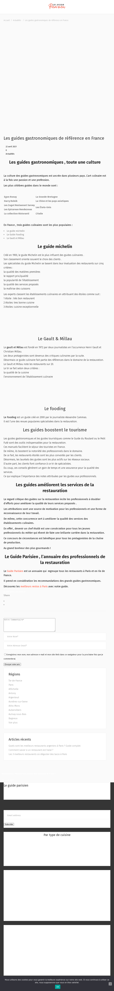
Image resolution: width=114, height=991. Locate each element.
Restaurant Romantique (57, 862)
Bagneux (13, 718)
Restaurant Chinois (57, 841)
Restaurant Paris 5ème (57, 896)
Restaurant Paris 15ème (16, 951)
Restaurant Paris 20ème (17, 972)
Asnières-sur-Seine (18, 701)
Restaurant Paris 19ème (16, 967)
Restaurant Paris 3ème (57, 887)
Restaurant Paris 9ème (57, 913)
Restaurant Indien (57, 845)
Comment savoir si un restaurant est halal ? (31, 750)
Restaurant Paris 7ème (57, 904)
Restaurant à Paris (57, 873)
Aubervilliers (15, 710)
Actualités (17, 20)
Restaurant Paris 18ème (17, 963)
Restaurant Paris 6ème (57, 900)
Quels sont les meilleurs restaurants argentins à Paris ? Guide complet (44, 745)
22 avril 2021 (11, 146)
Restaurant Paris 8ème (57, 908)
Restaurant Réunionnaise (57, 849)
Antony (12, 693)
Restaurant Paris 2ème (57, 883)
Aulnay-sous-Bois (17, 714)
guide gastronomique (15, 591)
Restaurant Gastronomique (57, 858)
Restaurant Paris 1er (57, 879)
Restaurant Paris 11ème (16, 934)
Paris (11, 685)
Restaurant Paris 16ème (16, 955)
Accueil (7, 20)
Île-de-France (15, 680)
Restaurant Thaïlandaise (57, 854)
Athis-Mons (14, 705)
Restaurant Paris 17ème (16, 959)
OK (57, 987)
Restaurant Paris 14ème (16, 946)
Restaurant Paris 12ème (16, 938)
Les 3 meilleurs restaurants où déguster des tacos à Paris (38, 754)
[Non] (110, 984)
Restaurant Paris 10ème (57, 917)
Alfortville (13, 689)
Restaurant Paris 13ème (16, 942)
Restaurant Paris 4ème (57, 892)
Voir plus (13, 722)
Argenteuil (14, 697)
